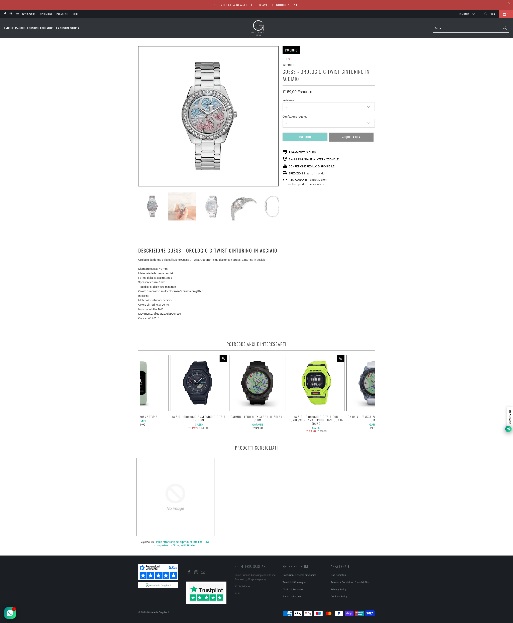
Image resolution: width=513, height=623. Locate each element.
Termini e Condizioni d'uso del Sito (350, 582)
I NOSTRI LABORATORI (40, 28)
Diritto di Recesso (293, 589)
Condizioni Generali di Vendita (299, 575)
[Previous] (141, 116)
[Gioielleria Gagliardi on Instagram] (10, 14)
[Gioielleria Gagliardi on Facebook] (4, 14)
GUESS (287, 59)
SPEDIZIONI (296, 173)
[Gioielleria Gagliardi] (258, 28)
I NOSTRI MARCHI (14, 28)
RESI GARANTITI (299, 179)
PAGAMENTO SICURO (302, 152)
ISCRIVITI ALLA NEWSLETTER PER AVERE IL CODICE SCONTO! (257, 4)
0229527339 (28, 14)
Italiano (464, 14)
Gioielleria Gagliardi (158, 612)
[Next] (275, 116)
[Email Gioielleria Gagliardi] (17, 14)
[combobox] (471, 28)
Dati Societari (338, 575)
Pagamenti (62, 14)
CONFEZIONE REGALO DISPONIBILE (311, 166)
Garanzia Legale (292, 596)
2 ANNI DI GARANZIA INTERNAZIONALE (314, 159)
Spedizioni (46, 14)
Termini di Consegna (294, 582)
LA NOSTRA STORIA (67, 28)
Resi (75, 14)
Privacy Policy (338, 589)
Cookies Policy (339, 596)
